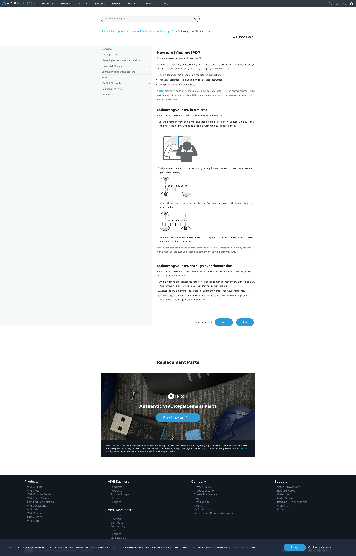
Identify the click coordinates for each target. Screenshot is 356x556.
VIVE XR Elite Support (112, 31)
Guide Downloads (242, 36)
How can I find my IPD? (162, 31)
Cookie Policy (246, 547)
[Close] (330, 3)
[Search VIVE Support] (194, 19)
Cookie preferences (320, 547)
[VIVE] (18, 3)
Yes (224, 322)
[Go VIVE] (351, 3)
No (245, 322)
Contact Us (107, 94)
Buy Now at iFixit (178, 417)
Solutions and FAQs (136, 31)
